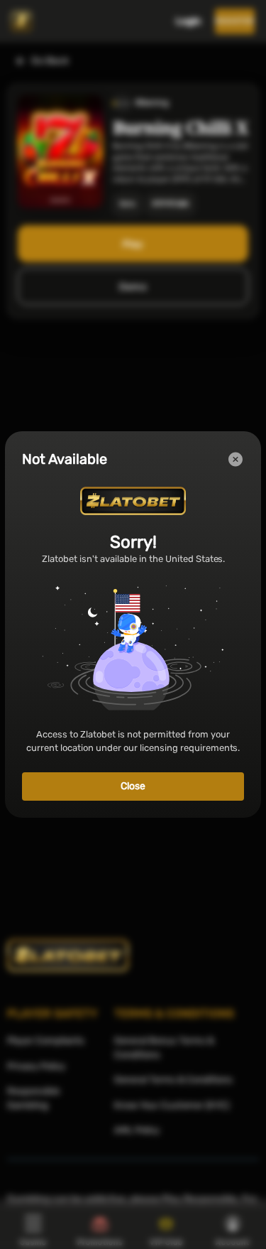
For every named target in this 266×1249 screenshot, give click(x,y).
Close (133, 786)
